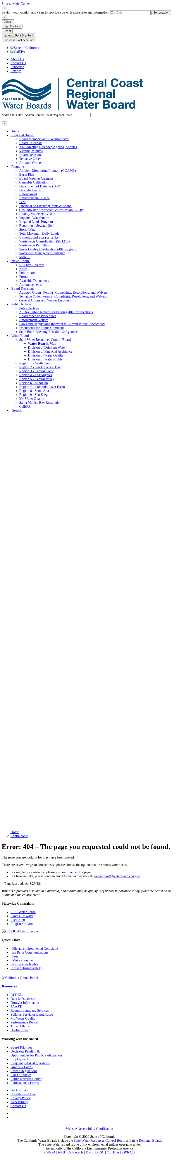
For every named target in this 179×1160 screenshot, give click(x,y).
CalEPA (25, 406)
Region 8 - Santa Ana (34, 391)
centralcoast (19, 836)
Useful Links (19, 1030)
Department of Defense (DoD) (40, 186)
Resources (9, 986)
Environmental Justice (34, 198)
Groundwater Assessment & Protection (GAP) (51, 210)
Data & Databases (22, 999)
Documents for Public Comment (41, 328)
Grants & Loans (21, 1067)
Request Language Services (29, 1010)
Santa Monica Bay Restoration (40, 402)
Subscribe (17, 67)
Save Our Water (21, 916)
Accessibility (19, 1102)
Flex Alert (17, 920)
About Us (17, 59)
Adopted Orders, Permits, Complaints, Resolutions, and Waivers (63, 292)
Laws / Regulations (23, 1071)
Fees (22, 202)
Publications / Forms (24, 1083)
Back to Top (19, 1090)
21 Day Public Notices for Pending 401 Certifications (56, 312)
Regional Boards (150, 1140)
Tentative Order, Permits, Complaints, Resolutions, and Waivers (63, 296)
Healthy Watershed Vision (37, 214)
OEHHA (113, 1152)
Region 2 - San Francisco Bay (40, 367)
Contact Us (18, 63)
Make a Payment (22, 960)
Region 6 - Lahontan (33, 383)
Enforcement (28, 194)
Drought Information (24, 1002)
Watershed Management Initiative (42, 253)
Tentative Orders (30, 159)
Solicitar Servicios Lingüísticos (31, 1014)
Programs (17, 166)
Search (16, 410)
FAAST (16, 1006)
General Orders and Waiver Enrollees (45, 300)
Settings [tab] (15, 71)
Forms (23, 277)
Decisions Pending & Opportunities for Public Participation (36, 1053)
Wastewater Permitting (34, 245)
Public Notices (21, 304)
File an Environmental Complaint (34, 948)
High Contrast (12, 26)
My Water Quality (31, 398)
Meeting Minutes (31, 151)
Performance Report (24, 1022)
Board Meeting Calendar (36, 178)
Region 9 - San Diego (34, 394)
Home (14, 131)
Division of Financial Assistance (50, 351)
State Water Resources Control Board (45, 339)
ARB (61, 1152)
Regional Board (22, 135)
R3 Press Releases (31, 265)
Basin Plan (26, 174)
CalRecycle (75, 1152)
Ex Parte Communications (29, 952)
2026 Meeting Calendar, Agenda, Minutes (48, 147)
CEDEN (16, 995)
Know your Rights (24, 964)
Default (7, 21)
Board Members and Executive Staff (44, 139)
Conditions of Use (23, 1094)
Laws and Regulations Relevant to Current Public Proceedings (62, 324)
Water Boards (20, 336)
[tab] (4, 8)
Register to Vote (21, 924)
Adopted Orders (30, 162)
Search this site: (13, 115)
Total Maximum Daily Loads (39, 233)
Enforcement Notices (33, 320)
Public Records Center (25, 1079)
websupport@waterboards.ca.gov (117, 876)
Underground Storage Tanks (38, 237)
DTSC (99, 1152)
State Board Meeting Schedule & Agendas (48, 332)
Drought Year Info (31, 190)
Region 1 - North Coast (35, 363)
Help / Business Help (25, 968)
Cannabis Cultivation (33, 182)
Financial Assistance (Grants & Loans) (45, 206)
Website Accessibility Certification (89, 1129)
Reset (7, 31)
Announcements (30, 284)
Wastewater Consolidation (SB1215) (44, 241)
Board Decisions (30, 155)
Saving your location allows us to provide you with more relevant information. (55, 12)
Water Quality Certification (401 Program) (48, 249)
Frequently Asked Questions (30, 1063)
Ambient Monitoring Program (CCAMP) (47, 170)
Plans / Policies (20, 1075)
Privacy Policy (20, 1098)
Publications (27, 273)
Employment (19, 1059)
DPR (89, 1152)
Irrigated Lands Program (36, 221)
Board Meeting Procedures (37, 316)
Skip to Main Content (16, 3)
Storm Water (27, 229)
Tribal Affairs (19, 1026)
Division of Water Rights (45, 359)
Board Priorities (21, 1047)
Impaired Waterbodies (34, 218)
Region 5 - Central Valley (36, 379)
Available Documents (34, 280)
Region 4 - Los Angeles (35, 375)
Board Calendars (30, 143)
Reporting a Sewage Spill (36, 225)
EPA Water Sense (23, 912)
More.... (24, 257)
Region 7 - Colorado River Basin (42, 387)
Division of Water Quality (46, 355)
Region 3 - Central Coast (36, 371)
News (23, 269)
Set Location (161, 12)
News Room (20, 261)
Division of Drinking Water (47, 347)
